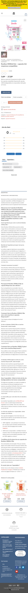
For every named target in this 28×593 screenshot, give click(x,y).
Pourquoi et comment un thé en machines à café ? (7, 541)
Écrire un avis (18, 153)
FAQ (3, 564)
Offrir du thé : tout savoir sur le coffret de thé (7, 546)
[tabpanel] (14, 177)
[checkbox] (8, 170)
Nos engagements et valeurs (8, 552)
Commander (7, 501)
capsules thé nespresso (10, 118)
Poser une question (10, 153)
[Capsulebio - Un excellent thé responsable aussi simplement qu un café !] (14, 13)
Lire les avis (6, 92)
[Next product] (2, 73)
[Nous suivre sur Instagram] (19, 567)
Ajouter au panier (15, 102)
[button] (2, 13)
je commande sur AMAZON (14, 7)
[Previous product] (5, 73)
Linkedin (21, 467)
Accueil (3, 59)
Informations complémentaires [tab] (9, 195)
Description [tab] (4, 192)
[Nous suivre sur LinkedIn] (23, 567)
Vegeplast (5, 428)
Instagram (10, 469)
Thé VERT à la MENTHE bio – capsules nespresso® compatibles (7, 495)
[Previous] (1, 492)
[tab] (11, 159)
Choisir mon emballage (6, 97)
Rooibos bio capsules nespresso (7, 116)
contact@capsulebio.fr (17, 453)
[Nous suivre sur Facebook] (16, 567)
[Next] (27, 492)
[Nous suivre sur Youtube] (16, 571)
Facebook (3, 469)
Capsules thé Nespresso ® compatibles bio (15, 114)
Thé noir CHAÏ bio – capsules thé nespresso (21, 494)
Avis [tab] (4, 159)
